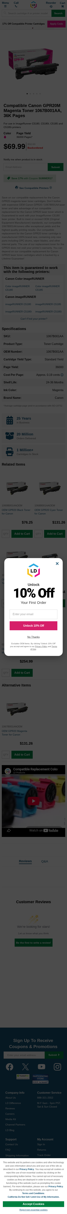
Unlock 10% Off (33, 625)
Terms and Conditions (33, 1193)
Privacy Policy (26, 1169)
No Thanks (33, 636)
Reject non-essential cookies (33, 1210)
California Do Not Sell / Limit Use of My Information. (33, 1197)
